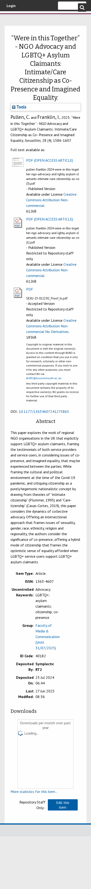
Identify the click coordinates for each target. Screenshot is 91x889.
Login (11, 5)
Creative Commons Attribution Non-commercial (51, 200)
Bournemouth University (10, 17)
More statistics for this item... (34, 791)
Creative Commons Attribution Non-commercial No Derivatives (51, 326)
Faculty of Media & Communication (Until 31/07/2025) (47, 636)
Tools (20, 107)
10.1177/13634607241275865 (44, 411)
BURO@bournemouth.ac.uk (43, 378)
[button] (63, 805)
